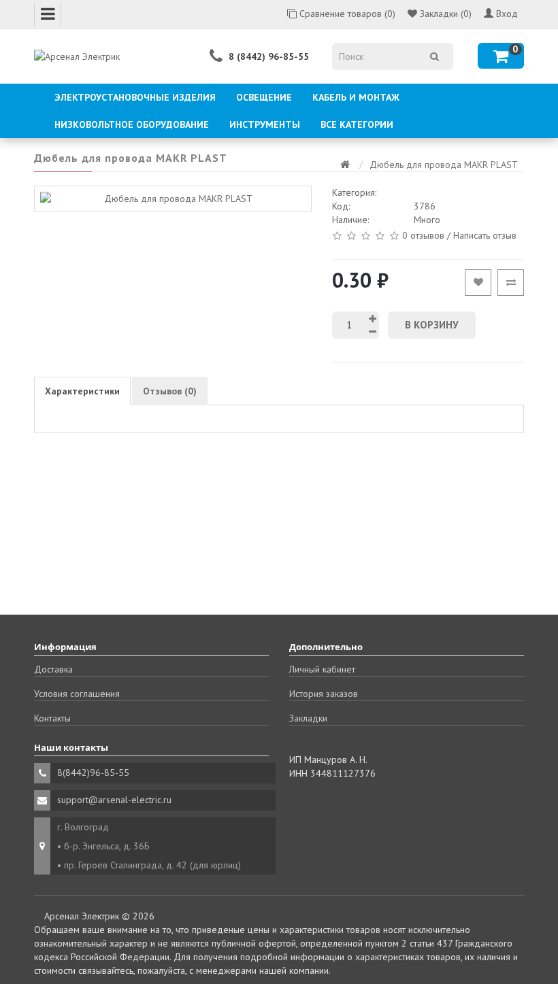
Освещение (264, 97)
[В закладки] (478, 282)
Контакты (52, 718)
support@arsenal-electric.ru (114, 800)
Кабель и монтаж (355, 97)
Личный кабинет (322, 669)
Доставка (53, 669)
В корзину (432, 324)
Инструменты (264, 124)
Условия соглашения (77, 694)
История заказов (323, 694)
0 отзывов (423, 234)
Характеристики (82, 391)
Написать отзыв (484, 234)
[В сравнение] (510, 282)
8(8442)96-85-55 (93, 772)
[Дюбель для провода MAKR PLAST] (172, 198)
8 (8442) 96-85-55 (269, 56)
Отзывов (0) (170, 391)
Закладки (308, 718)
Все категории (357, 124)
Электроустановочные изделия (135, 97)
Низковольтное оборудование (131, 124)
